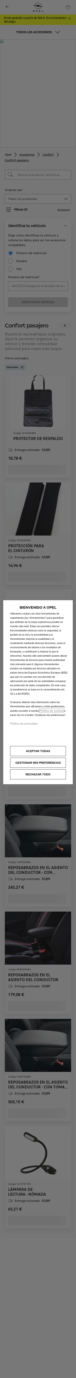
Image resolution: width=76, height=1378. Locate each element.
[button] (38, 763)
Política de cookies (51, 710)
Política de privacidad (23, 723)
